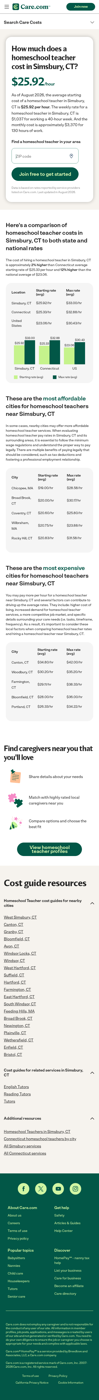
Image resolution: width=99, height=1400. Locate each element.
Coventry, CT (21, 513)
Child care (15, 1273)
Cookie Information (70, 1382)
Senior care (16, 1297)
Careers (14, 1223)
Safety (59, 1215)
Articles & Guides (67, 1223)
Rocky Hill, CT (22, 538)
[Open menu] (7, 7)
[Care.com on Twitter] (41, 1189)
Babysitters (16, 1258)
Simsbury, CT (21, 303)
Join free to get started (45, 174)
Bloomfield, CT (23, 697)
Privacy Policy (58, 1376)
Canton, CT (20, 663)
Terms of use (17, 1231)
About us (14, 1215)
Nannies (14, 1266)
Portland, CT (21, 707)
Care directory (65, 1294)
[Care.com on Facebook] (23, 1189)
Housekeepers (19, 1281)
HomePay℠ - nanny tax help (71, 1260)
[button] (49, 22)
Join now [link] (81, 7)
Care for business (67, 1278)
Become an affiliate (69, 1286)
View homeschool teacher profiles (50, 849)
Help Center (63, 1231)
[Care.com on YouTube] (58, 1189)
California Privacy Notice (32, 1382)
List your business (67, 1271)
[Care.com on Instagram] (75, 1189)
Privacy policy (18, 1238)
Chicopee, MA (22, 488)
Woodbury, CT (22, 672)
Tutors (13, 1289)
